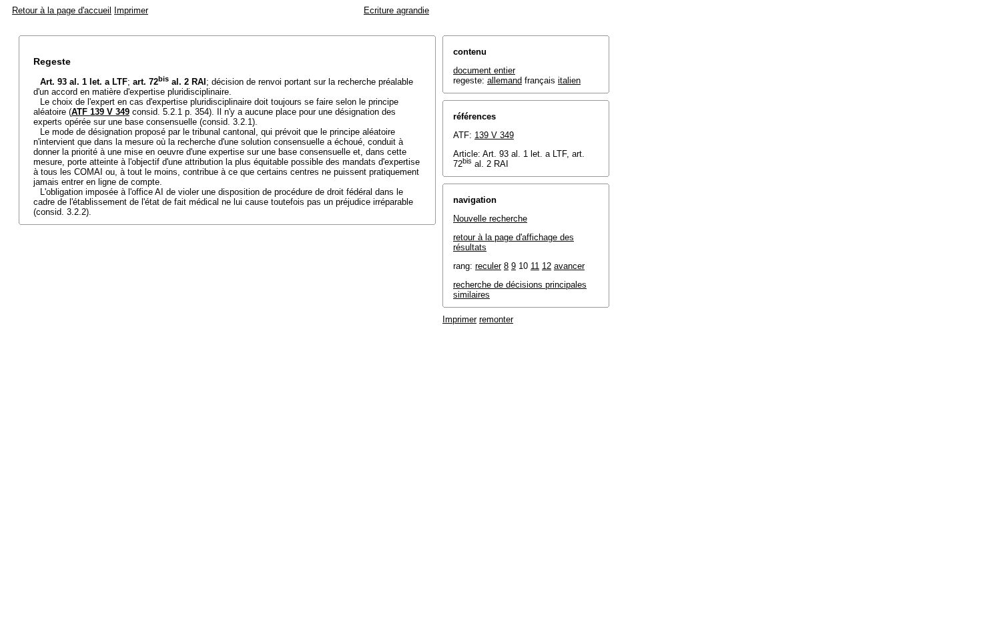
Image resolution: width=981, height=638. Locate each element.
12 (546, 266)
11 (535, 266)
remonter (496, 319)
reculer (488, 266)
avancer (569, 266)
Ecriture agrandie (396, 10)
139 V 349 (494, 135)
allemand (504, 80)
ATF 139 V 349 (100, 112)
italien (569, 80)
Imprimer (131, 10)
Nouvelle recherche (490, 219)
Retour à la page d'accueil (61, 10)
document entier (484, 70)
